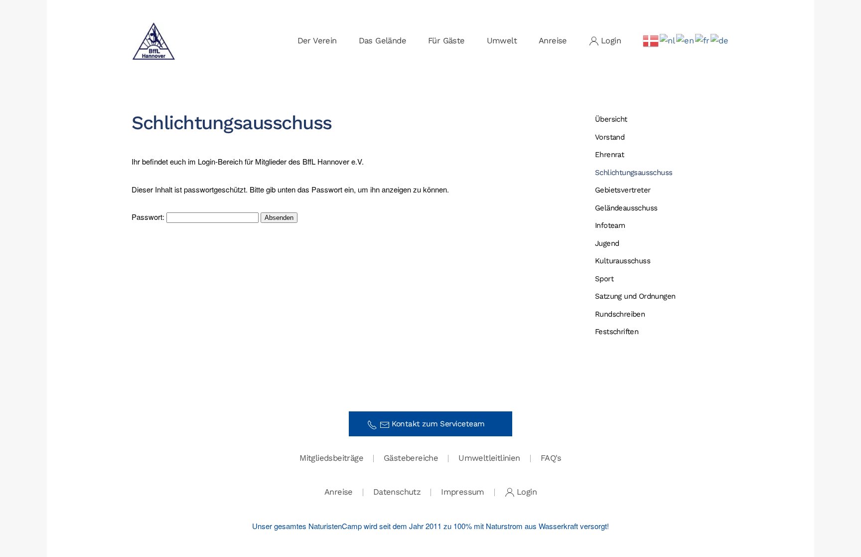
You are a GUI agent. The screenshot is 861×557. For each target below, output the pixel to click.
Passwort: (149, 216)
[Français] (703, 40)
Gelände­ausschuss (626, 207)
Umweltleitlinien (489, 458)
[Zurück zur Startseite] (154, 41)
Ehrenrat (609, 154)
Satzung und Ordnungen (635, 296)
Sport (604, 278)
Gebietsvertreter (622, 190)
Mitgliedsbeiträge (331, 458)
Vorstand (609, 137)
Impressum (462, 492)
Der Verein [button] (317, 40)
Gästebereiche (411, 458)
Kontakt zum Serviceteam (442, 423)
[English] (685, 40)
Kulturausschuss (622, 260)
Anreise (553, 40)
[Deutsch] (720, 40)
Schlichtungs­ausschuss (633, 172)
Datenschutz (397, 492)
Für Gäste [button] (446, 40)
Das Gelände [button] (382, 40)
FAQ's (551, 458)
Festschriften (616, 331)
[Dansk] (651, 40)
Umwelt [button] (502, 40)
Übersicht (611, 119)
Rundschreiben (620, 314)
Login (611, 40)
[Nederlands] (668, 40)
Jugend (607, 243)
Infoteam (610, 225)
